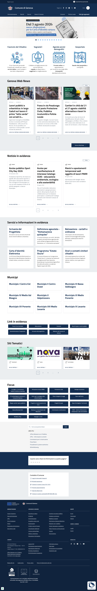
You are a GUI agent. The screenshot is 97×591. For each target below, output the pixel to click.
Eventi (71, 531)
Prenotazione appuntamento (35, 546)
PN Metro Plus (17, 417)
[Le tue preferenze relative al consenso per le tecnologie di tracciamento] (2, 588)
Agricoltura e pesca (32, 513)
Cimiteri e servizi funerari (34, 526)
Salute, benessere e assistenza (56, 526)
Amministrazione (12, 14)
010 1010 (17, 556)
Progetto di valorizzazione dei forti (38, 404)
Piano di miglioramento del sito (44, 563)
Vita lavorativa (52, 533)
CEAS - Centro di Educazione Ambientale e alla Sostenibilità (79, 410)
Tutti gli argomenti (84, 14)
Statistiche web (52, 551)
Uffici (8, 518)
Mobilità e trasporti (53, 518)
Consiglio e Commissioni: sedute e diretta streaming (17, 390)
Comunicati (73, 516)
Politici (8, 523)
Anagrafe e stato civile (33, 521)
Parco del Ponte (79, 396)
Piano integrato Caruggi (59, 396)
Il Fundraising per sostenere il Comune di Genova (17, 397)
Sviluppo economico (79, 389)
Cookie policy (21, 563)
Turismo (51, 531)
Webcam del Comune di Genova (59, 332)
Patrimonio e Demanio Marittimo (56, 521)
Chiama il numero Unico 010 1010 (41, 484)
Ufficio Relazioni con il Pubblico (14, 552)
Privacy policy (30, 563)
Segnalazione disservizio (34, 548)
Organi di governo (11, 513)
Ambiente (30, 516)
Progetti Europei (59, 403)
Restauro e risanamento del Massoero (38, 410)
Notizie (72, 518)
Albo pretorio (38, 326)
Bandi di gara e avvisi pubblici (79, 326)
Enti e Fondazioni (11, 521)
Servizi (29, 14)
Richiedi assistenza (37, 481)
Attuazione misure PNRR (38, 389)
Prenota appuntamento (38, 488)
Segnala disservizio (37, 491)
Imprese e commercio (54, 516)
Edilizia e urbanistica (33, 533)
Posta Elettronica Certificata (14, 554)
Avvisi (13, 164)
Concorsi (62, 14)
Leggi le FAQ (31, 544)
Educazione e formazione (34, 536)
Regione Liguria (10, 2)
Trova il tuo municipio (17, 326)
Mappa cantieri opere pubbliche (17, 403)
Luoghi (71, 528)
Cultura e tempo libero (33, 531)
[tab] (36, 39)
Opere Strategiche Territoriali (79, 403)
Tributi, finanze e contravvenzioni (56, 529)
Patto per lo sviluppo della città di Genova (38, 397)
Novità (22, 14)
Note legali (51, 546)
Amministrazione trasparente (35, 553)
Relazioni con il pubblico (54, 523)
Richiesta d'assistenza (33, 551)
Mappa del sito (10, 563)
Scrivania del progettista (38, 331)
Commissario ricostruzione (59, 410)
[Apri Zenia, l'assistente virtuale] (91, 585)
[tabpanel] (48, 27)
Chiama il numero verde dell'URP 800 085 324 (44, 494)
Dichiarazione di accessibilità (55, 548)
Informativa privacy (53, 544)
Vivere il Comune (38, 14)
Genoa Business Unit (17, 410)
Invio (66, 427)
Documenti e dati (11, 529)
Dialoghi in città (38, 417)
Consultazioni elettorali (33, 529)
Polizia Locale (72, 14)
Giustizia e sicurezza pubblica (55, 513)
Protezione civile (59, 389)
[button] (85, 85)
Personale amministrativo (13, 526)
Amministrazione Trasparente (17, 331)
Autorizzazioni (31, 523)
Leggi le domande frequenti (39, 478)
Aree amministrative (12, 516)
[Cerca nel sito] (88, 8)
